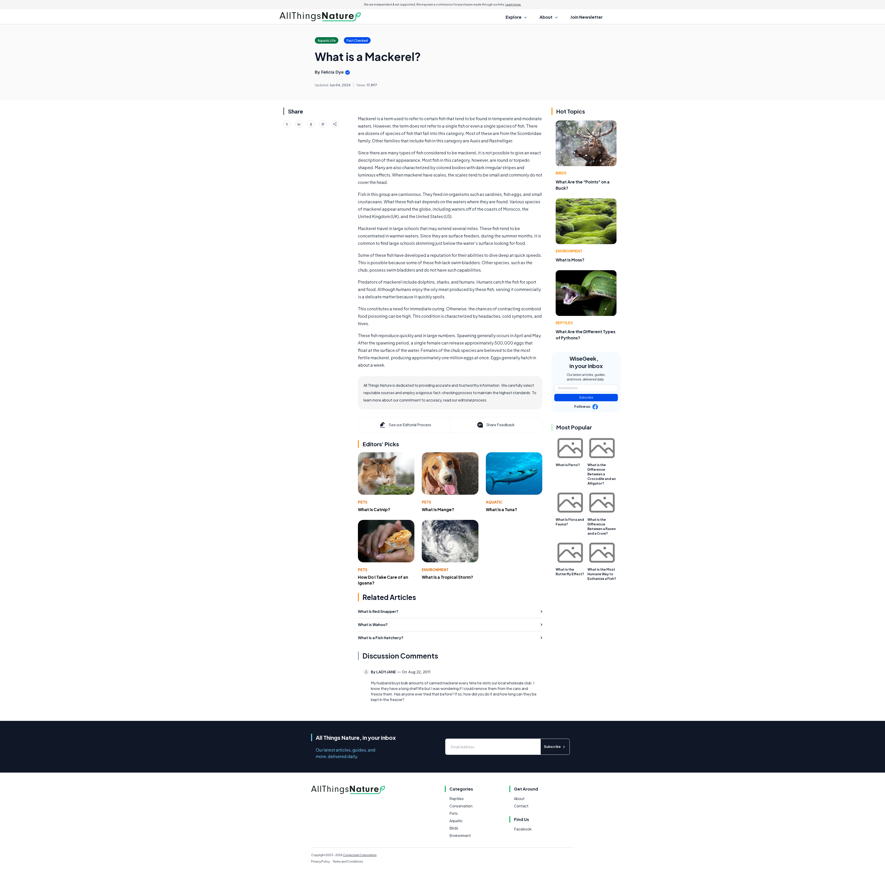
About (519, 798)
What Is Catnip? (374, 509)
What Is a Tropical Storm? (447, 577)
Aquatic (494, 502)
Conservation (460, 805)
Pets (362, 502)
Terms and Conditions (348, 861)
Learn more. (513, 4)
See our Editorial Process (410, 424)
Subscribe (586, 397)
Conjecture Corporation (360, 855)
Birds (561, 173)
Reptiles (564, 322)
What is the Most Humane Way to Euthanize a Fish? (601, 574)
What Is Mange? (438, 509)
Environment (435, 569)
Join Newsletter (586, 17)
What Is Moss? (570, 259)
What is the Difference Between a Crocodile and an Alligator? (601, 474)
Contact (521, 805)
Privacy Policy (320, 861)
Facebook (522, 829)
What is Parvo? (568, 465)
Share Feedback (500, 424)
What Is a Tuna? (501, 509)
